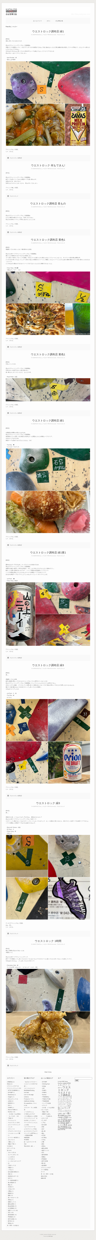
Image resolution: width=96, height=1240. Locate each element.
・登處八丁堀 (44, 1112)
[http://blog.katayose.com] (48, 15)
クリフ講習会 (44, 1169)
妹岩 (59, 1120)
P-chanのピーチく (29, 1099)
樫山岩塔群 (11, 1206)
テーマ (43, 1172)
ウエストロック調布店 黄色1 (48, 239)
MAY (63, 1081)
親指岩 (59, 1129)
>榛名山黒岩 (44, 1148)
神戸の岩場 (11, 1219)
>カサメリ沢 (44, 1118)
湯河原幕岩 (11, 1215)
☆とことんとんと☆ (29, 1088)
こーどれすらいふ (29, 1112)
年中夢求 (26, 1140)
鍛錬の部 (43, 1178)
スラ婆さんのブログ (29, 1114)
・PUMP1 (43, 1090)
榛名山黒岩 (11, 1204)
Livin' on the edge (28, 1094)
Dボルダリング (12, 1099)
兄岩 (66, 1117)
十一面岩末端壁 (12, 1180)
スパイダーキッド (62, 1103)
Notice (9, 1084)
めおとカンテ (64, 1084)
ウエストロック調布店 (16, 158)
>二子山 (43, 1122)
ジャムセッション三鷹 (14, 1133)
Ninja (66, 1081)
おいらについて (37, 21)
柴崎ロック (11, 1202)
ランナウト (64, 1108)
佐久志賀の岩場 (12, 1172)
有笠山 (10, 1200)
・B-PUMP (44, 1082)
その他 (9, 1146)
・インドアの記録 (46, 1103)
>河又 (42, 1152)
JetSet (10, 1101)
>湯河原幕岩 (44, 1154)
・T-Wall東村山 (45, 1097)
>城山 (42, 1133)
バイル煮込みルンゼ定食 (30, 1116)
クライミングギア (12, 1086)
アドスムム (11, 1120)
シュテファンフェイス (65, 1101)
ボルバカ (10, 1140)
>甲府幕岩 (44, 1159)
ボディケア (10, 1148)
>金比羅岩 (44, 1165)
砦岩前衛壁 (62, 1128)
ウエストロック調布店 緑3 (48, 665)
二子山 (10, 1169)
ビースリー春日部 (13, 1137)
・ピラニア (44, 1105)
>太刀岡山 (44, 1137)
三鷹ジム (10, 1142)
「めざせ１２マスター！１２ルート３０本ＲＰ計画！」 (30, 1084)
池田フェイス (11, 1210)
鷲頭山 (10, 1223)
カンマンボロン (12, 1154)
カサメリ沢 (11, 1152)
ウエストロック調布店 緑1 (48, 31)
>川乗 (42, 1142)
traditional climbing (29, 1101)
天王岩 (10, 1187)
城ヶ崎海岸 (11, 1182)
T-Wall (9, 1118)
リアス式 (10, 1159)
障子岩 (10, 1221)
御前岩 (10, 1193)
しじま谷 (10, 1157)
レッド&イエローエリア (14, 1161)
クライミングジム (12, 1088)
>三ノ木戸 (44, 1120)
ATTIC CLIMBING (13, 1090)
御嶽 (9, 1195)
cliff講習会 (10, 1082)
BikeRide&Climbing (29, 1090)
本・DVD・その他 (12, 1225)
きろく (48, 21)
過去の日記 (44, 1176)
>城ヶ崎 (43, 1131)
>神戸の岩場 (44, 1161)
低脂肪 (62, 1115)
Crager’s (10, 1097)
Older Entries (48, 1072)
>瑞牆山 (43, 1157)
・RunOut (43, 1094)
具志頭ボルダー (12, 1176)
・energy (43, 1086)
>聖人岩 (43, 1163)
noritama (26, 1097)
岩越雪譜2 (27, 1137)
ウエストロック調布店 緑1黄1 (48, 552)
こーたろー (44, 34)
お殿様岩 (64, 1083)
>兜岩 (42, 1127)
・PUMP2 (43, 1092)
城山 (9, 1185)
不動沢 (10, 1167)
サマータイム (67, 1100)
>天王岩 (43, 1135)
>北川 (42, 1129)
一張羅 (63, 1113)
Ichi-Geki (26, 1092)
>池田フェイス (45, 1150)
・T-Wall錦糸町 (45, 1101)
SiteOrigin (50, 1236)
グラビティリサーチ (13, 1131)
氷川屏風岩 (11, 1208)
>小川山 (43, 1140)
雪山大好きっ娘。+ (29, 1146)
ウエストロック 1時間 (48, 941)
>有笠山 (43, 1146)
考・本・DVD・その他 (47, 1174)
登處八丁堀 (11, 1144)
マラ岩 (62, 1108)
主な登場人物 (59, 21)
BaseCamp (11, 1094)
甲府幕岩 (10, 1217)
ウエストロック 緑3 (48, 803)
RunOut (10, 1112)
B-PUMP (10, 1092)
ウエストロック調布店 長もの (48, 203)
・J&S (43, 1088)
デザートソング (63, 1106)
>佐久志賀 (44, 1125)
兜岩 (9, 1174)
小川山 (10, 1189)
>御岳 (42, 1144)
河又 (9, 1212)
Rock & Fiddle (12, 1109)
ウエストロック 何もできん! (48, 165)
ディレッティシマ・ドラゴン (64, 1104)
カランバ (10, 1129)
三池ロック (11, 1165)
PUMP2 (10, 1107)
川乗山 (10, 1191)
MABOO (10, 1103)
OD (9, 1105)
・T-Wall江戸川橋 (45, 1099)
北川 (9, 1178)
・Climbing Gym (45, 1084)
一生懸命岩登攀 (28, 1135)
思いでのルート (12, 1197)
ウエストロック (61, 34)
